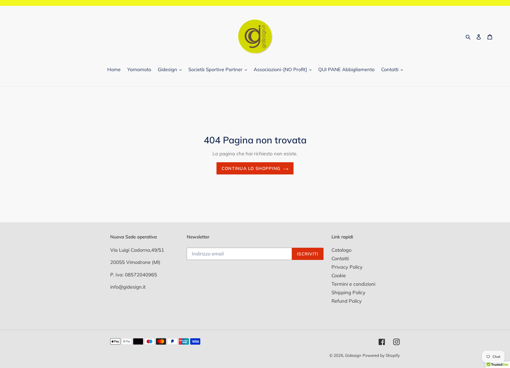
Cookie (339, 275)
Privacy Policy (347, 267)
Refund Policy (347, 301)
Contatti (340, 258)
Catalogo (341, 250)
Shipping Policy (349, 292)
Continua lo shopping (251, 168)
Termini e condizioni (353, 284)
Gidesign (353, 355)
